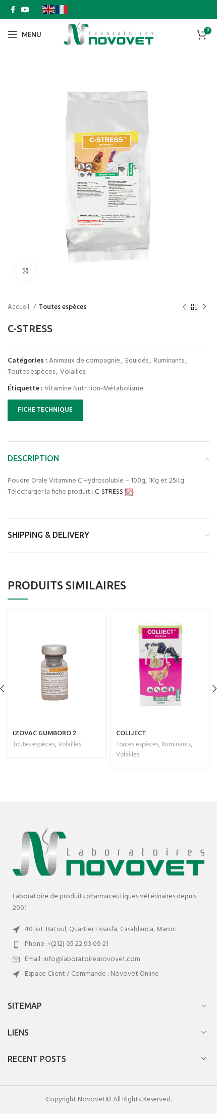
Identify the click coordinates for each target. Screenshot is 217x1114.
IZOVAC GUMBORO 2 (44, 732)
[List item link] (108, 944)
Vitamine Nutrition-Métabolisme (93, 388)
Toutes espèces (62, 307)
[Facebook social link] (13, 9)
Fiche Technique (45, 410)
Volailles (72, 372)
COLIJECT (131, 732)
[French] (62, 10)
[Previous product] (184, 307)
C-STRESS (110, 492)
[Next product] (204, 307)
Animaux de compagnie (84, 361)
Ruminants (168, 361)
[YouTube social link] (25, 9)
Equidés (136, 361)
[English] (49, 10)
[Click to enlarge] (25, 271)
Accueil (19, 307)
